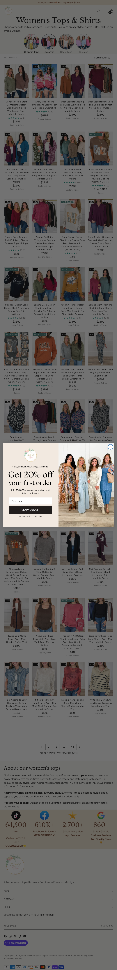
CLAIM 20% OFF (30, 509)
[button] (30, 516)
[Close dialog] (110, 446)
